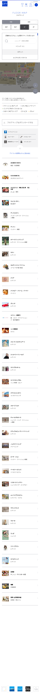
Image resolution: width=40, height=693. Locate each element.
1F (24, 27)
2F (33, 27)
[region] (20, 46)
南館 (29, 22)
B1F (15, 27)
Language (35, 1)
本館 (11, 22)
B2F (6, 27)
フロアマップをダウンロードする (20, 122)
